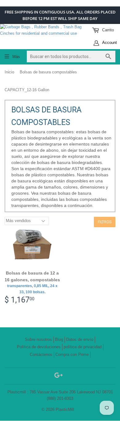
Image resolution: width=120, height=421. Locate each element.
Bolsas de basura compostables (48, 72)
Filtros (104, 222)
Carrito (107, 30)
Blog (59, 339)
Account (109, 42)
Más (16, 56)
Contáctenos (41, 354)
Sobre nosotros (38, 339)
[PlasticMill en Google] (58, 376)
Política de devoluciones (39, 347)
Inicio (9, 72)
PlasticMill (65, 409)
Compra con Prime (72, 354)
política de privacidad (83, 347)
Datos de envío (79, 339)
